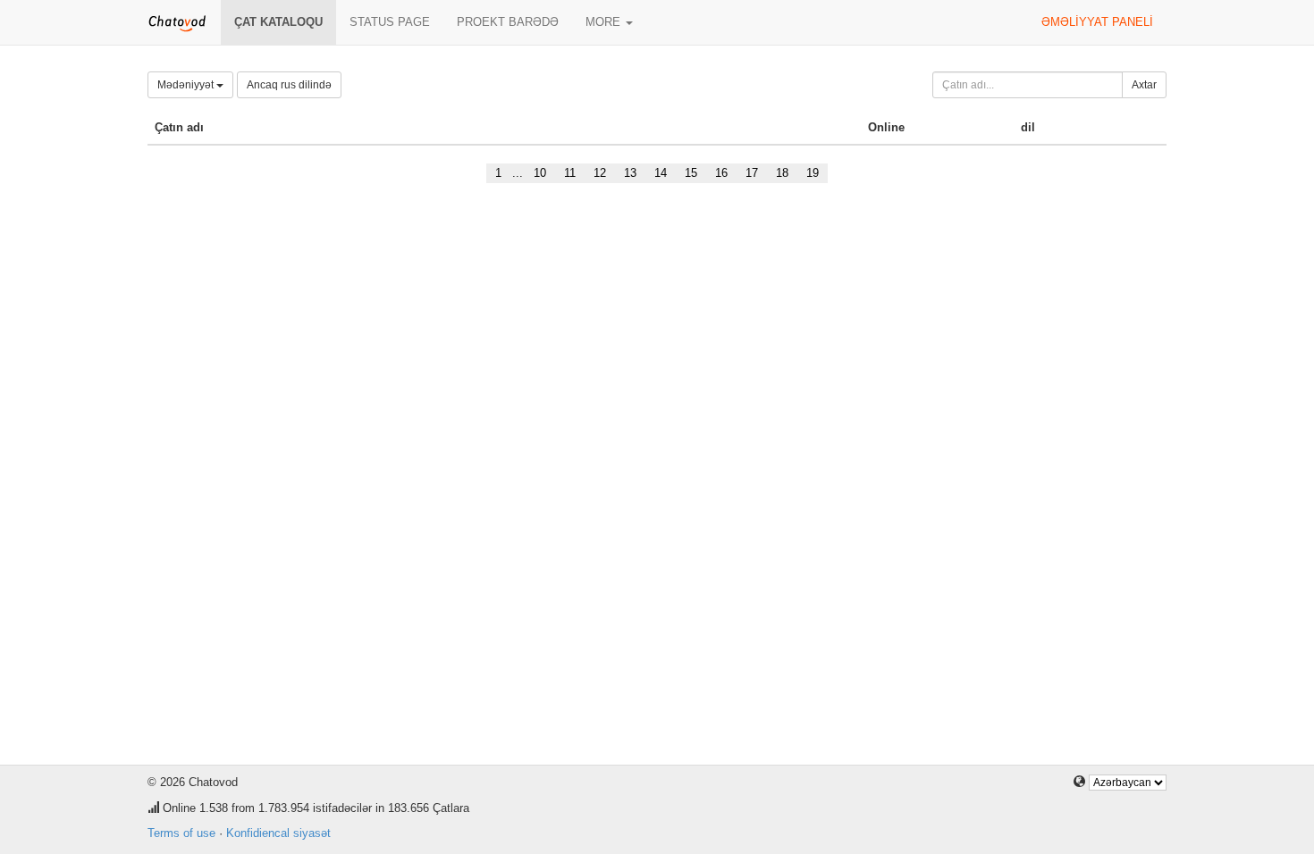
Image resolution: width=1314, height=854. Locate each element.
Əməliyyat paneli (1097, 22)
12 (600, 173)
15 (691, 173)
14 (660, 173)
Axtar (1144, 85)
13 (630, 173)
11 (570, 173)
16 (721, 173)
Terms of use (181, 833)
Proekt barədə (508, 22)
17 (751, 173)
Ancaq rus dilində (289, 85)
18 (782, 173)
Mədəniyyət (186, 85)
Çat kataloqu (278, 22)
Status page (390, 22)
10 (540, 173)
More (604, 22)
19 (812, 173)
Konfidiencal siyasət (278, 833)
